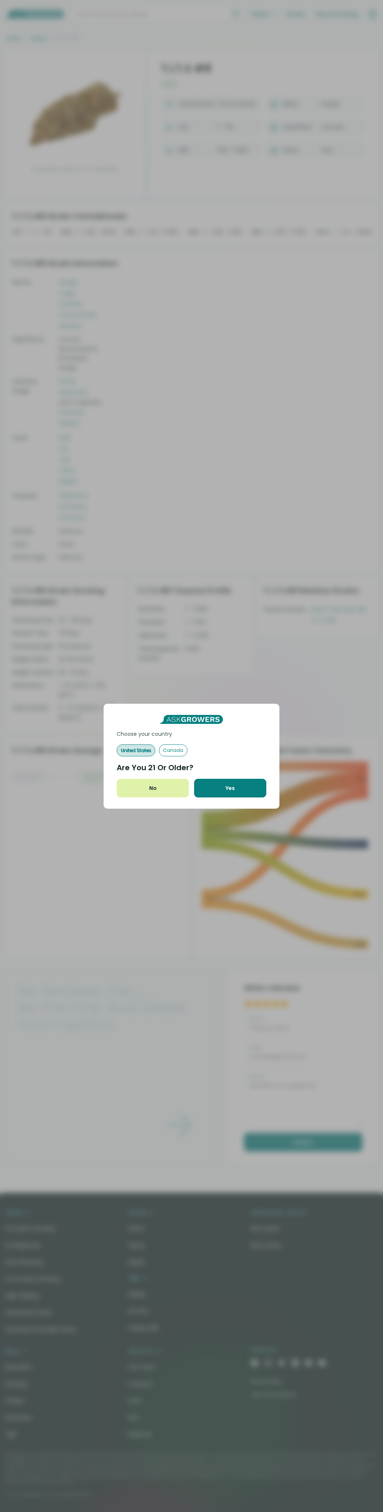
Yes (230, 788)
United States (136, 750)
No (153, 788)
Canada (173, 750)
